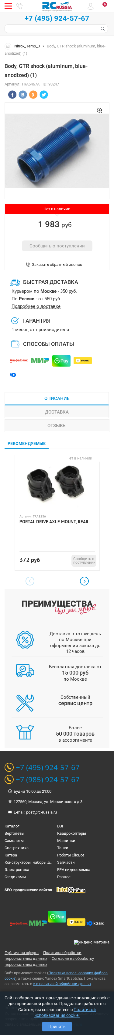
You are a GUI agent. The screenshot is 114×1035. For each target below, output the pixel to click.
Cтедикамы (15, 877)
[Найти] (102, 28)
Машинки (66, 840)
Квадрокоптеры (71, 833)
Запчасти (66, 862)
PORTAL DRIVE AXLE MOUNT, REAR (53, 521)
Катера (11, 855)
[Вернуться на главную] (9, 46)
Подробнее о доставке (36, 306)
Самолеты (14, 840)
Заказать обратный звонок (57, 265)
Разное (64, 877)
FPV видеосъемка (73, 869)
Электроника (17, 869)
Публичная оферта (22, 952)
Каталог (12, 826)
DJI (60, 826)
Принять (57, 1026)
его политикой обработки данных (62, 984)
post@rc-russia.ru (41, 812)
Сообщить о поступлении (57, 246)
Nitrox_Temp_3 (27, 46)
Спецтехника (17, 848)
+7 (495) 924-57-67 (57, 18)
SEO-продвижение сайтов (28, 890)
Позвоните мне (19, 6)
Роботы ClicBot (70, 855)
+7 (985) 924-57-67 (48, 779)
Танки (62, 848)
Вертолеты (14, 833)
